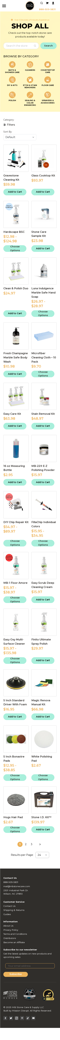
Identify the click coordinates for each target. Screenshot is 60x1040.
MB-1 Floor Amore (15, 582)
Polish (12, 100)
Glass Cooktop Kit (43, 175)
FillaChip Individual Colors (43, 524)
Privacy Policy (10, 930)
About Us (8, 925)
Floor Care (48, 85)
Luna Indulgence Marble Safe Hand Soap (43, 292)
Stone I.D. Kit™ (41, 817)
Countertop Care (48, 71)
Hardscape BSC (14, 231)
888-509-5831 (47, 9)
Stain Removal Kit (43, 413)
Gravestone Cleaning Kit (11, 177)
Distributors (9, 938)
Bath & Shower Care (12, 71)
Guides (7, 914)
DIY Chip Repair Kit (15, 522)
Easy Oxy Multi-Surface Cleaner (14, 641)
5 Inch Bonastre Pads (13, 758)
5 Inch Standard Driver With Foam (15, 702)
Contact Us (9, 906)
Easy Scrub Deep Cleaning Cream (42, 585)
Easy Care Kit (12, 413)
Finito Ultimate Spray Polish (41, 641)
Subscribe (15, 974)
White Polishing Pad (41, 758)
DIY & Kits (12, 85)
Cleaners (30, 70)
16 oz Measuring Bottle (14, 468)
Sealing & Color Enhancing (30, 102)
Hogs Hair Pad (13, 817)
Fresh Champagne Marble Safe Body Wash (15, 357)
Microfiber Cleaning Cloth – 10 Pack (43, 357)
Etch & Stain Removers (30, 86)
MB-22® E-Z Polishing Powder (43, 468)
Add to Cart (15, 191)
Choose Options (15, 248)
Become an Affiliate (14, 942)
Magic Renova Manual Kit (40, 702)
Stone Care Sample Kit (38, 234)
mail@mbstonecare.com (16, 886)
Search (48, 45)
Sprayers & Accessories (48, 101)
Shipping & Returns (13, 910)
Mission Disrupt (20, 1010)
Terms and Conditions (15, 934)
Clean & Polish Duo (15, 288)
